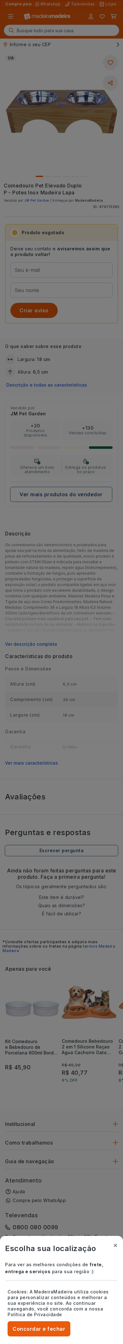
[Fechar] (115, 1245)
